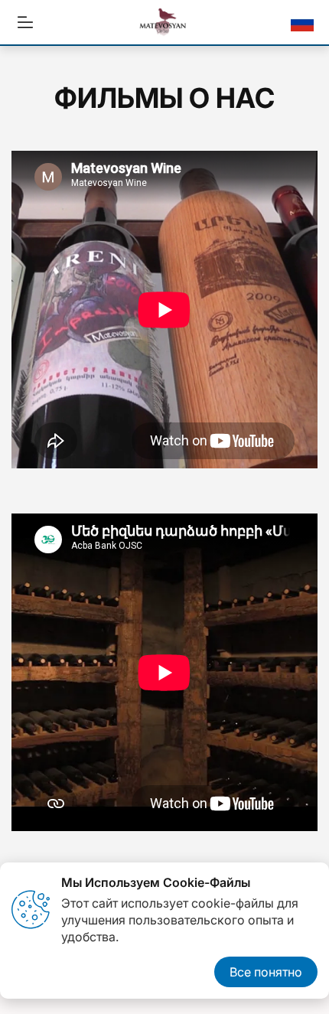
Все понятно (266, 972)
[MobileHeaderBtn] (25, 22)
